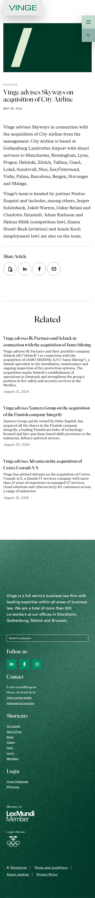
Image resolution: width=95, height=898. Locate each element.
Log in (10, 753)
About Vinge (14, 731)
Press (10, 748)
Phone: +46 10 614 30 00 (21, 692)
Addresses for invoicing (20, 703)
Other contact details (19, 697)
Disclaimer (19, 867)
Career (11, 742)
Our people (13, 726)
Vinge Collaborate (17, 781)
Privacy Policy (47, 874)
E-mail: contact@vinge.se (21, 687)
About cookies (18, 874)
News (10, 737)
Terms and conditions (51, 867)
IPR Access (13, 787)
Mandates (12, 758)
